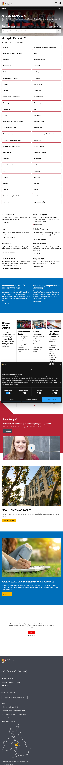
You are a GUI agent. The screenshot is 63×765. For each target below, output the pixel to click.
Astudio (4, 8)
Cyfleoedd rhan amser (9, 252)
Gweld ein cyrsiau (56, 26)
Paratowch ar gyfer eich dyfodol (12, 268)
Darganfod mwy (38, 266)
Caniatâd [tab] (11, 369)
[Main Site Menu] (55, 3)
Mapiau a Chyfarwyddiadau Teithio (14, 697)
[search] (58, 31)
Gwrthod (11, 399)
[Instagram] (14, 671)
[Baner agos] (60, 364)
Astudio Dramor (38, 254)
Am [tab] (52, 369)
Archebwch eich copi (40, 239)
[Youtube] (19, 671)
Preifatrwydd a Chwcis (8, 721)
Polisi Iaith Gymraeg (7, 718)
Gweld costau (38, 224)
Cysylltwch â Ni (6, 688)
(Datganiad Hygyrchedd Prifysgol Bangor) (14, 714)
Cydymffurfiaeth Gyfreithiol (10, 707)
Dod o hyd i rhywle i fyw (9, 237)
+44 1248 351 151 (7, 685)
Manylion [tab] (31, 369)
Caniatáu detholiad (32, 399)
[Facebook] (9, 671)
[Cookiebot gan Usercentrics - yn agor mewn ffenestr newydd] (50, 364)
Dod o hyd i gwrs (9, 26)
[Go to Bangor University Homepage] (7, 3)
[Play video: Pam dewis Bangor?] (31, 448)
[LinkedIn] (25, 671)
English (59, 8)
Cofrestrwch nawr (8, 520)
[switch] (24, 393)
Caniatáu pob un (51, 399)
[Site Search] (59, 3)
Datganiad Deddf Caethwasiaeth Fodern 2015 (15, 710)
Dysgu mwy (6, 222)
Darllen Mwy (7, 594)
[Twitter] (3, 671)
